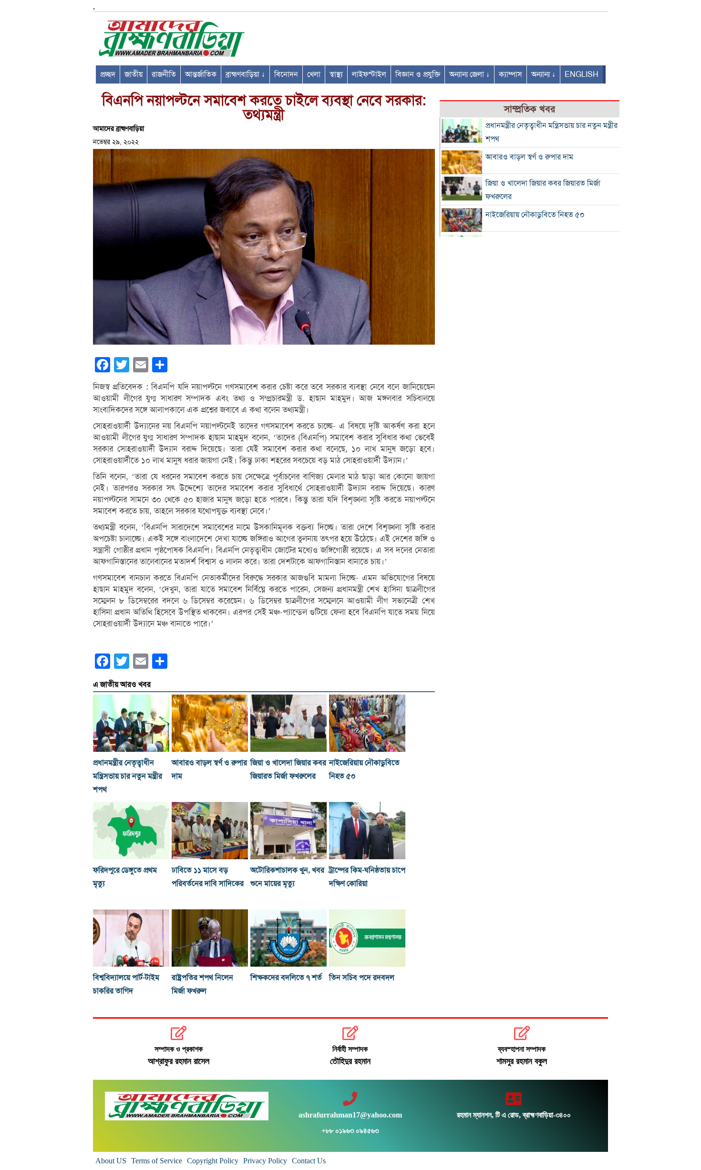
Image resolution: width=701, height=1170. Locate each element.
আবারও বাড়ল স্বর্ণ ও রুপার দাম (529, 157)
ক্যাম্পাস (510, 74)
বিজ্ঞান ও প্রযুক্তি (417, 74)
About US (110, 1161)
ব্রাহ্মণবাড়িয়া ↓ (245, 74)
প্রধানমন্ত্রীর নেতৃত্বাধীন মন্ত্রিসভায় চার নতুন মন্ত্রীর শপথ (127, 776)
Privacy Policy (265, 1161)
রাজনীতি (164, 74)
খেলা (313, 74)
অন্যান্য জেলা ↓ (469, 74)
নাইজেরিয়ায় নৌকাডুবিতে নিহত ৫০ (535, 215)
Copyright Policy (212, 1161)
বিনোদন (286, 74)
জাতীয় (133, 74)
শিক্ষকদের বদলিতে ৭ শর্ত (286, 977)
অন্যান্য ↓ (543, 74)
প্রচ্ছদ (107, 74)
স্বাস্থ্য (336, 74)
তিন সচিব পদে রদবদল (361, 977)
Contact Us (309, 1161)
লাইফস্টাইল (369, 74)
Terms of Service (156, 1161)
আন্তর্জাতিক (200, 74)
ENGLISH (581, 74)
